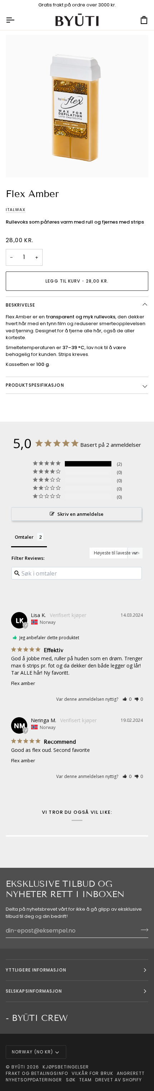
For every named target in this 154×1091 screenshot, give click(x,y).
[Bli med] (142, 929)
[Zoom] (19, 164)
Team (85, 1080)
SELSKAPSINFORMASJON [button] (34, 991)
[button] (127, 699)
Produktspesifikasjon (35, 385)
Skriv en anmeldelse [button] (80, 514)
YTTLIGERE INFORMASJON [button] (36, 970)
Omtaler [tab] (24, 537)
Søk (71, 1080)
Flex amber (23, 683)
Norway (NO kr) (32, 1052)
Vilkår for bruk (92, 1073)
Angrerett (131, 1073)
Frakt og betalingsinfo (37, 1073)
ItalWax (15, 209)
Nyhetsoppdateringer (34, 1080)
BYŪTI (18, 1067)
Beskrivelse (20, 305)
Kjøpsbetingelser (66, 1067)
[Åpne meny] (16, 20)
